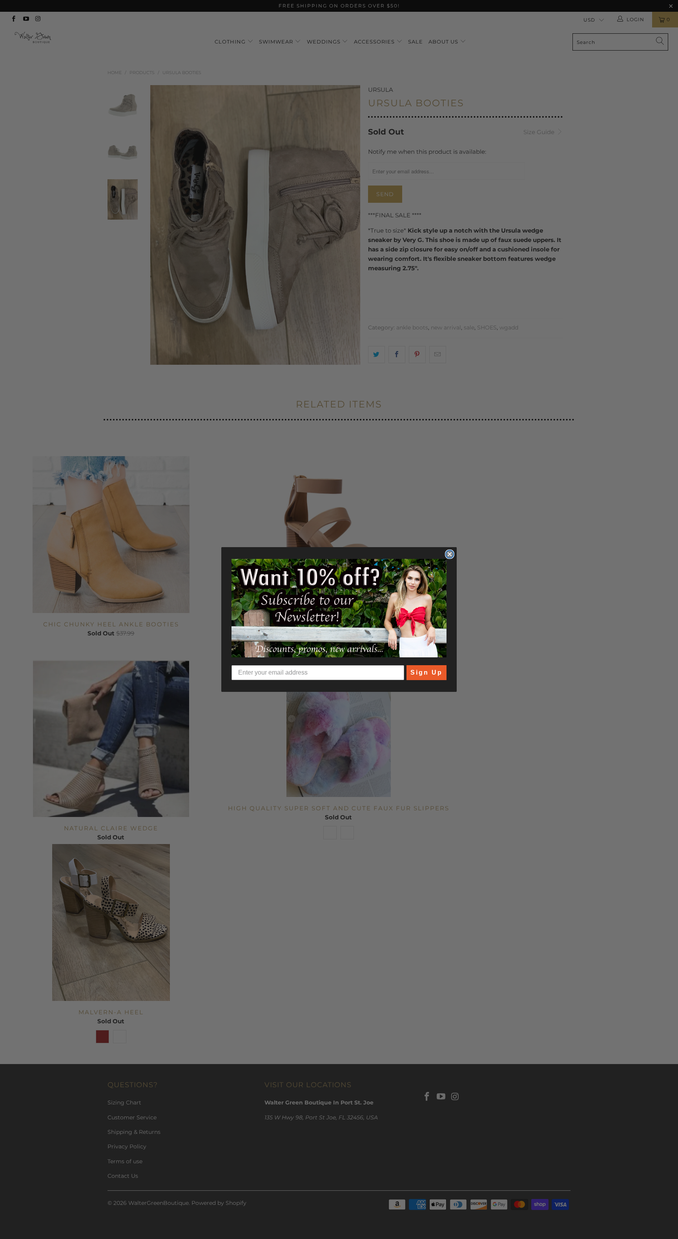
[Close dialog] (450, 554)
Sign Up (426, 672)
